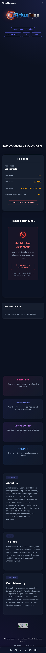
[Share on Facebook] (11, 650)
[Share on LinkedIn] (35, 650)
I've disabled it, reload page (23, 266)
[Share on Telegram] (30, 650)
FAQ (26, 34)
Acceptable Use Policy (23, 29)
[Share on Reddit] (16, 650)
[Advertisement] (23, 65)
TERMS (36, 34)
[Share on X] (25, 650)
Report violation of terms (23, 202)
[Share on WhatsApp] (21, 650)
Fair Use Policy (12, 34)
